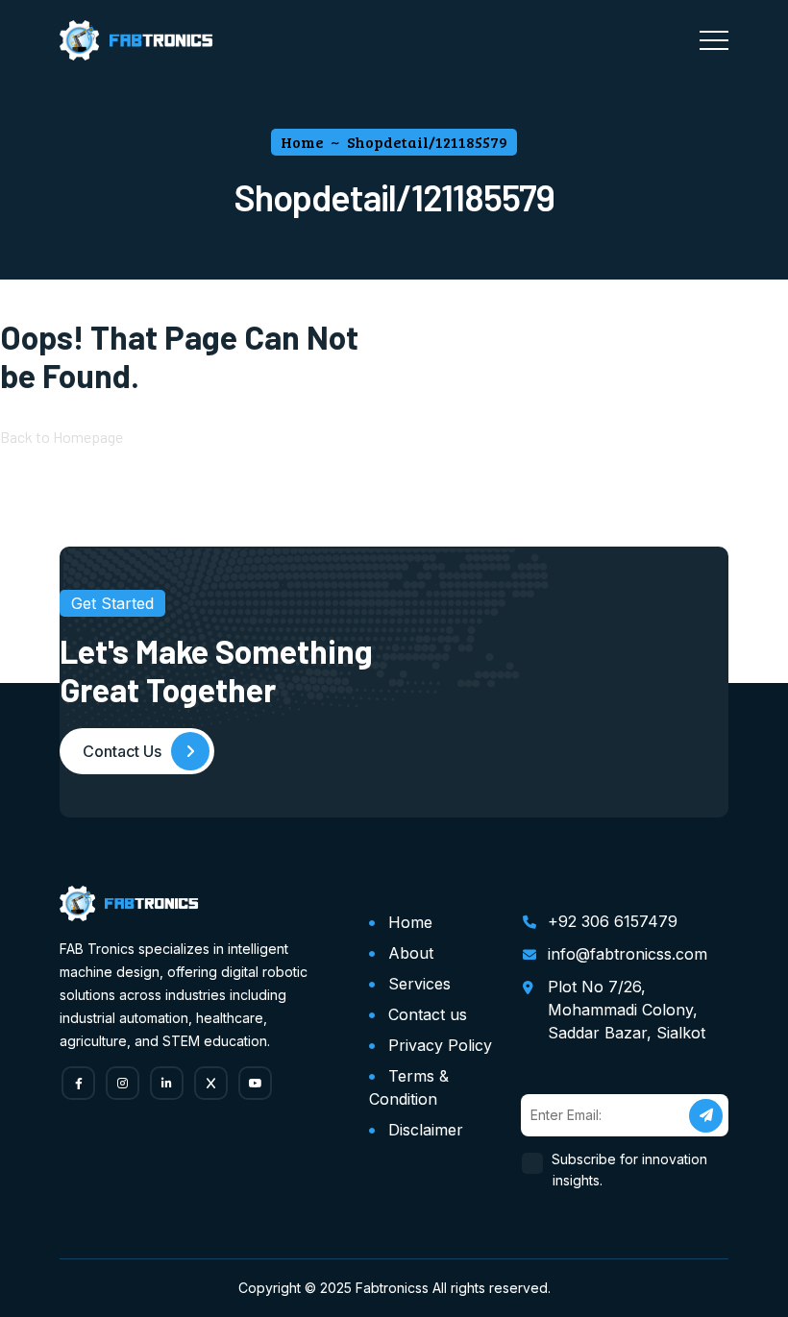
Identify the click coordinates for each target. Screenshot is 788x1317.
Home (410, 922)
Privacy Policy (440, 1045)
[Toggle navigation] (714, 40)
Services (419, 983)
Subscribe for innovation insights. (630, 1169)
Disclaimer (425, 1129)
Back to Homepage (61, 436)
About (410, 953)
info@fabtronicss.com (627, 953)
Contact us (427, 1014)
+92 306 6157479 (612, 921)
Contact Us (122, 751)
